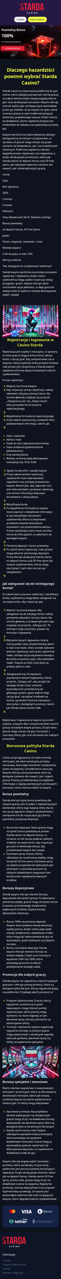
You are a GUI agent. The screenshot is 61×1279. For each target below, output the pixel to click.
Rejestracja (37, 19)
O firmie (7, 1260)
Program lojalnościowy (14, 1264)
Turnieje (7, 1268)
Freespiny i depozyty (13, 1272)
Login (20, 19)
